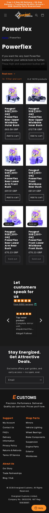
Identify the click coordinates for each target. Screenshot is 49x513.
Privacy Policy (10, 445)
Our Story (7, 468)
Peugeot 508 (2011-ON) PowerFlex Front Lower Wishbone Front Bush (36, 240)
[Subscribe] (40, 380)
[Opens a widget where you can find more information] (38, 508)
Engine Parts (32, 446)
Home (5, 37)
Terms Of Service (11, 455)
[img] (26, 301)
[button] (5, 15)
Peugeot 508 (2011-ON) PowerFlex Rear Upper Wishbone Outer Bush (12, 117)
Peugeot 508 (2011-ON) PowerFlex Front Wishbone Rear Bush (35, 178)
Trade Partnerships (12, 473)
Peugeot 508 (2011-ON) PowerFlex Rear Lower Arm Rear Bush (12, 240)
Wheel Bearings (34, 432)
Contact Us (8, 427)
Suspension (32, 442)
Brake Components (35, 437)
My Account (9, 423)
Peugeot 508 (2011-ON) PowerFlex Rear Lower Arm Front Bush (12, 178)
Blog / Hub (8, 478)
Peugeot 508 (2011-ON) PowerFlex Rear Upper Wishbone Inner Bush (36, 117)
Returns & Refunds (12, 450)
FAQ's (6, 432)
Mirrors (29, 423)
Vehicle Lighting (34, 427)
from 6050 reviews (23, 304)
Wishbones (31, 456)
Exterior (30, 451)
